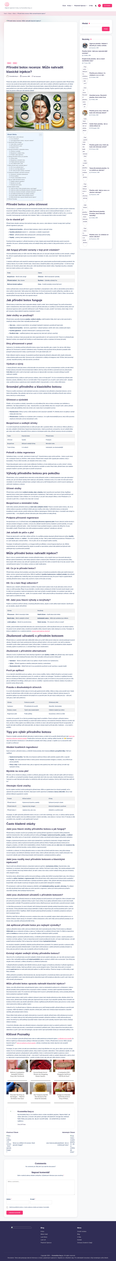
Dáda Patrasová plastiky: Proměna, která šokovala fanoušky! (97, 213)
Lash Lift (43, 1240)
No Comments (37, 76)
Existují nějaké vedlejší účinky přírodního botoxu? (22, 195)
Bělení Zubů (44, 1234)
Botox (14, 13)
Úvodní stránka (81, 1231)
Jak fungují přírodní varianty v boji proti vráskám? (22, 140)
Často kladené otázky (13, 186)
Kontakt (79, 1240)
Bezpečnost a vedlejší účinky (17, 153)
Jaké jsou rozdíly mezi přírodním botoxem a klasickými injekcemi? (26, 190)
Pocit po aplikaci (15, 176)
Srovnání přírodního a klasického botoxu (18, 149)
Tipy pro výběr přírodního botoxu (16, 179)
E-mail (32, 1199)
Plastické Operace (46, 1242)
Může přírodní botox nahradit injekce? (17, 165)
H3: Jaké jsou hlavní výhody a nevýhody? (20, 170)
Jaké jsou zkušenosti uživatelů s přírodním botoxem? (23, 191)
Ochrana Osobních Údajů (84, 1242)
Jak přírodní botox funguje (15, 142)
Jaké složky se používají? (17, 144)
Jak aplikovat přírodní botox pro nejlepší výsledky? (22, 193)
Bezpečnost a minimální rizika (18, 160)
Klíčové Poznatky (12, 199)
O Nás (79, 1237)
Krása (9, 13)
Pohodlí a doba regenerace (17, 154)
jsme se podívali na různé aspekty (26, 1043)
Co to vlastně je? (15, 138)
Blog (78, 1234)
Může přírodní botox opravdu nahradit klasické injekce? (23, 197)
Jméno (9, 1199)
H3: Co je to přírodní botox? (17, 167)
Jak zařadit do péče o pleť (17, 163)
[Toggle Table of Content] (40, 134)
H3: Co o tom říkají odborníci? (18, 169)
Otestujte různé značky (16, 184)
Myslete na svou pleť (16, 183)
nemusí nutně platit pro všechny (40, 631)
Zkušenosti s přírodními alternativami (19, 174)
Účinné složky (14, 158)
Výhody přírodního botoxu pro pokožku (18, 156)
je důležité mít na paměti (65, 1038)
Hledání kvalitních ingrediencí (17, 181)
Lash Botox (44, 1237)
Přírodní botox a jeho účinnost (15, 137)
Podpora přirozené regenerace (18, 161)
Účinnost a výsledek (15, 151)
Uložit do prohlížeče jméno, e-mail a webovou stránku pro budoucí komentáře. (29, 1207)
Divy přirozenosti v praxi (16, 146)
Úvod (5, 13)
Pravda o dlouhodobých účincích (18, 177)
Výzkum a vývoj (14, 147)
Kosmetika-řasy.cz (26, 1111)
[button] (107, 5)
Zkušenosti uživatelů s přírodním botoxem (18, 172)
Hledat (85, 23)
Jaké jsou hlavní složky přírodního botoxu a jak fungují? (24, 188)
